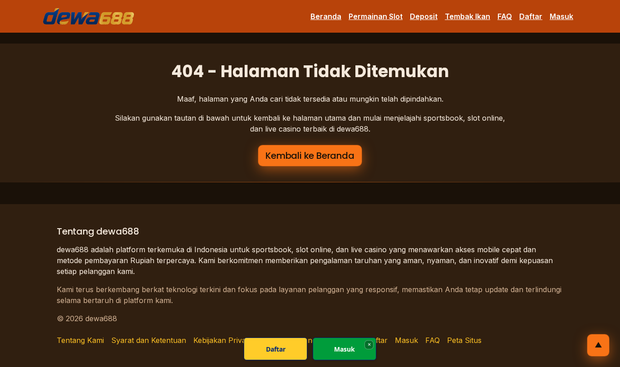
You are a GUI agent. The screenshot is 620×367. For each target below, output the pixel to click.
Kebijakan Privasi (222, 340)
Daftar (530, 16)
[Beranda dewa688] (88, 16)
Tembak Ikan (467, 16)
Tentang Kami (80, 340)
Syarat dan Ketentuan (148, 340)
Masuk (561, 16)
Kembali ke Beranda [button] (310, 155)
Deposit (424, 16)
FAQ (504, 16)
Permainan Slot (376, 16)
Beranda (325, 16)
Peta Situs (464, 340)
